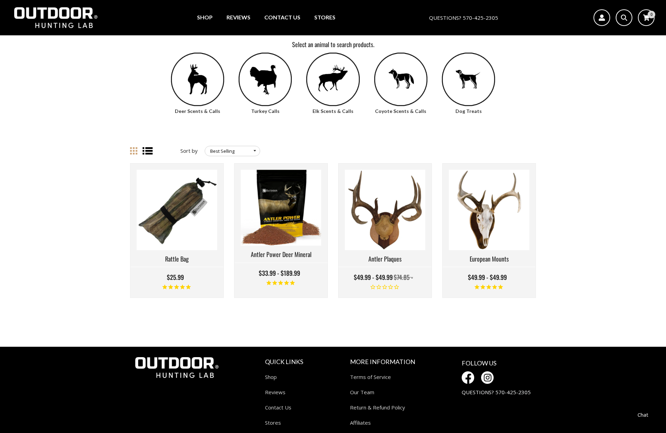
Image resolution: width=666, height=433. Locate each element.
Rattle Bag (177, 259)
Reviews (275, 392)
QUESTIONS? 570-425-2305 (463, 17)
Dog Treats (468, 111)
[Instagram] (487, 377)
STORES (324, 17)
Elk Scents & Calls (333, 111)
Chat (643, 414)
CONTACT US (282, 17)
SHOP (205, 17)
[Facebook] (468, 377)
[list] (148, 150)
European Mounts (489, 259)
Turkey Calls (265, 111)
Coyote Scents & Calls (400, 111)
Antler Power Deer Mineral (281, 254)
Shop (271, 376)
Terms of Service (370, 376)
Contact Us (278, 407)
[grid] (133, 150)
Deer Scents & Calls (197, 111)
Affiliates (360, 422)
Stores (273, 422)
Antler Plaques (385, 259)
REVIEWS (238, 17)
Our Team (362, 392)
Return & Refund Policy (377, 407)
